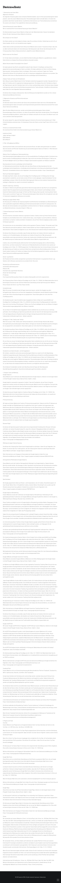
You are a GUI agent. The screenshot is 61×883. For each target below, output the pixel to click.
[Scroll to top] (58, 880)
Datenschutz (43, 877)
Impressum (36, 877)
